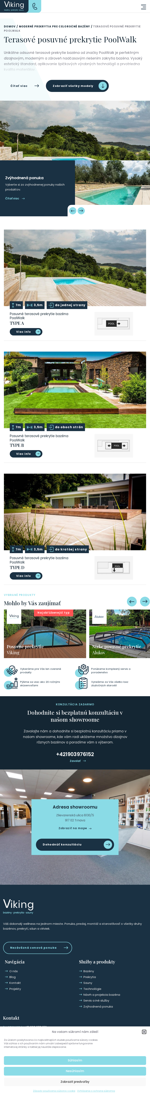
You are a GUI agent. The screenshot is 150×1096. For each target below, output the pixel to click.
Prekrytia (89, 977)
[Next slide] (81, 211)
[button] (144, 1032)
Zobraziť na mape (73, 828)
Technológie (92, 989)
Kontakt (15, 983)
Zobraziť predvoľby (75, 1082)
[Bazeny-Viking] (14, 6)
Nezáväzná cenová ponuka (33, 948)
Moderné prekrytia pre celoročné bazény (54, 26)
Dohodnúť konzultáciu (62, 844)
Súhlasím (75, 1060)
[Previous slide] (73, 211)
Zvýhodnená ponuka (98, 1006)
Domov (10, 26)
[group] (45, 634)
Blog (12, 977)
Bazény (88, 971)
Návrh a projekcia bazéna (101, 995)
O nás (13, 971)
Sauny (87, 983)
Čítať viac (19, 86)
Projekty (15, 989)
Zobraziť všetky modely (73, 86)
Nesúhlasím (75, 1071)
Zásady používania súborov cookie (54, 1091)
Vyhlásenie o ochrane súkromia (96, 1091)
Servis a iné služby (96, 1000)
